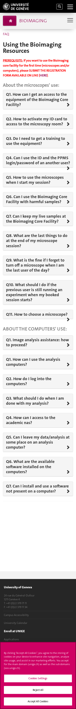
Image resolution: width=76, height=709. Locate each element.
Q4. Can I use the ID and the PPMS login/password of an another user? (38, 160)
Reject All (38, 690)
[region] (38, 675)
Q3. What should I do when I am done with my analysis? (35, 401)
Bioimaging (33, 20)
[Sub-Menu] (69, 20)
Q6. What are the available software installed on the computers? (30, 466)
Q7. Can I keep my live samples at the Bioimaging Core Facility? (36, 219)
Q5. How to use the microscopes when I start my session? (35, 180)
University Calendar (15, 623)
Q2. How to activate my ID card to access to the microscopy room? (36, 121)
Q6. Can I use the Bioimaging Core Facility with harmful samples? (36, 199)
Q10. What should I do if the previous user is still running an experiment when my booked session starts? (34, 292)
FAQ (6, 34)
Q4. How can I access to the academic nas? (30, 420)
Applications (11, 639)
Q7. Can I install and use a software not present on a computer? (37, 489)
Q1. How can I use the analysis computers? (33, 362)
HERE (43, 75)
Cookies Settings (37, 678)
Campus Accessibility (16, 615)
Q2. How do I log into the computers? (28, 381)
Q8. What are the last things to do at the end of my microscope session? (36, 240)
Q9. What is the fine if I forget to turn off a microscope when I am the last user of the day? (35, 265)
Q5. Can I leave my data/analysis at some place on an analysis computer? (38, 442)
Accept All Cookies (38, 701)
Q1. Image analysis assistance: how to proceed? (37, 342)
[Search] (59, 6)
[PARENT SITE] (9, 21)
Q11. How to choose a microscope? (36, 314)
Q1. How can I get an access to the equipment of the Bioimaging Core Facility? (37, 99)
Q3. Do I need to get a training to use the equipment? (35, 141)
